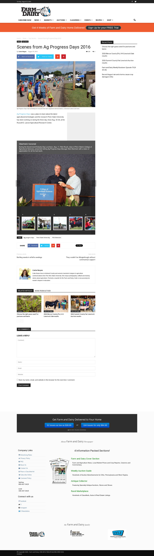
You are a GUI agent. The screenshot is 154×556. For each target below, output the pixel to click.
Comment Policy (25, 478)
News (36, 20)
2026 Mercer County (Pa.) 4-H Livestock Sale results (118, 55)
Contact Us (24, 468)
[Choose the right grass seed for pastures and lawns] (29, 303)
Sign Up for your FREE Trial (103, 27)
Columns (20, 311)
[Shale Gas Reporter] (77, 536)
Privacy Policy (25, 458)
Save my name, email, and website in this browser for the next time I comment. (47, 380)
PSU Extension (56, 237)
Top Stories (25, 41)
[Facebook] (132, 1)
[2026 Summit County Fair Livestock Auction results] (83, 303)
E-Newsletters (25, 511)
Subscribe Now (24, 20)
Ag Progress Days (23, 114)
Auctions (61, 20)
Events (88, 20)
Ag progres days (29, 237)
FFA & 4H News (48, 311)
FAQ (21, 461)
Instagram (23, 508)
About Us (23, 465)
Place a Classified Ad (27, 471)
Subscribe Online (26, 475)
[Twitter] (135, 1)
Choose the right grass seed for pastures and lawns (118, 48)
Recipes (99, 20)
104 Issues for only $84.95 (95, 425)
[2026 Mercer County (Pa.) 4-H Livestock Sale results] (56, 303)
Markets (48, 20)
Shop (109, 20)
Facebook (22, 501)
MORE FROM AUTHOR (43, 291)
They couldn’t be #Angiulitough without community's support (80, 258)
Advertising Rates (26, 455)
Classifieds (74, 20)
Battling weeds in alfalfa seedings (29, 257)
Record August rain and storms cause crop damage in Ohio (117, 76)
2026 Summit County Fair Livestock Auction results (118, 62)
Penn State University (43, 237)
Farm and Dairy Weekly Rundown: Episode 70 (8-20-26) (119, 69)
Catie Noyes (22, 51)
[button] (134, 20)
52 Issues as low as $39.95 (59, 425)
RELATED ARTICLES (25, 291)
